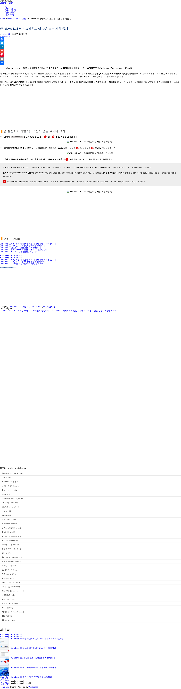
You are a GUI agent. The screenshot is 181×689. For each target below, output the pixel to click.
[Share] (90, 63)
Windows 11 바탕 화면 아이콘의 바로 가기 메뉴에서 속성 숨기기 (28, 244)
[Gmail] (90, 51)
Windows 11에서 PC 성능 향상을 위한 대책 (19, 252)
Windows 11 (10, 9)
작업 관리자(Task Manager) (14, 612)
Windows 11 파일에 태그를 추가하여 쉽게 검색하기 (22, 262)
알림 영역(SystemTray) (12, 549)
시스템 (23, 19)
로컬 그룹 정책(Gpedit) (12, 582)
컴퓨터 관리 (8, 616)
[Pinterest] (90, 55)
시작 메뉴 (7, 553)
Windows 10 (10, 11)
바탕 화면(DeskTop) (11, 620)
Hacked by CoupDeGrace (11, 256)
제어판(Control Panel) (12, 587)
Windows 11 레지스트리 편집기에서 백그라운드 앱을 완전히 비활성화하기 (85, 311)
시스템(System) (9, 599)
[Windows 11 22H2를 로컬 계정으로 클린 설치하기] (4, 662)
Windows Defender (10, 524)
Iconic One (4, 687)
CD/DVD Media (9, 595)
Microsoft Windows (8, 268)
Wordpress (33, 687)
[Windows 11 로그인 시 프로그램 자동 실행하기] (4, 681)
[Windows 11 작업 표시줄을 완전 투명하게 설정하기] (4, 671)
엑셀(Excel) (10, 13)
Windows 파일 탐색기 (12, 482)
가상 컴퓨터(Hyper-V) (11, 486)
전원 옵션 (7, 477)
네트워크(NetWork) (11, 503)
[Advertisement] (74, 106)
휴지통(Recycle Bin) (10, 603)
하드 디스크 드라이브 (11, 490)
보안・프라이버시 (10, 566)
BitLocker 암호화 (10, 574)
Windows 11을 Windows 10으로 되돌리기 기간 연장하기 (24, 250)
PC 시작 (7, 494)
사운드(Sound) (8, 578)
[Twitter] (90, 43)
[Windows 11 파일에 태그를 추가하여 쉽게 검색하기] (4, 652)
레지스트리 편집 (10, 519)
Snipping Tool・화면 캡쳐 (13, 557)
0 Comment (5, 36)
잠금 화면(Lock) (9, 532)
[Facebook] (90, 39)
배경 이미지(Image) (11, 570)
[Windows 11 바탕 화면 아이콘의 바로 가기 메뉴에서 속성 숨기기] (4, 642)
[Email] (90, 59)
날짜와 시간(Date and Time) (13, 591)
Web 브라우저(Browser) (12, 528)
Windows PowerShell (11, 507)
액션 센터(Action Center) (12, 561)
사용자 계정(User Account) (13, 473)
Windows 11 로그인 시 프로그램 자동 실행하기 (20, 248)
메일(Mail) (9, 15)
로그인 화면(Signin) (10, 540)
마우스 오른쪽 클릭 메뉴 (12, 536)
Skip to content (6, 3)
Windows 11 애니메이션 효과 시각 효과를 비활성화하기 (25, 311)
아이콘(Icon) (8, 608)
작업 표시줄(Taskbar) (11, 545)
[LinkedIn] (90, 47)
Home (2, 19)
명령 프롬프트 (8, 511)
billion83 (6, 34)
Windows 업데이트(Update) (13, 498)
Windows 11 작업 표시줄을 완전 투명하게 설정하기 (22, 246)
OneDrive (7, 515)
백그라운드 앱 (49, 307)
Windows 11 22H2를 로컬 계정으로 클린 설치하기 (22, 264)
